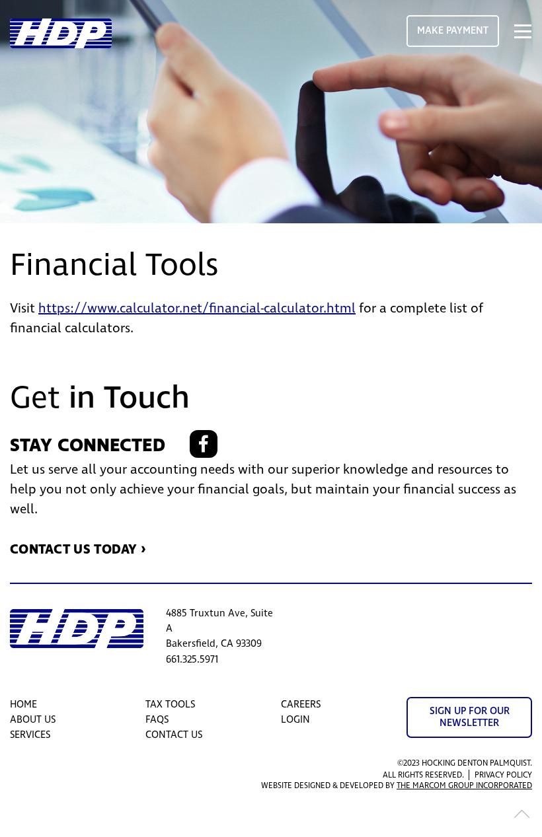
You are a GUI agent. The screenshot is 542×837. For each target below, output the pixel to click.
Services (30, 735)
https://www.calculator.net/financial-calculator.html (197, 308)
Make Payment (452, 31)
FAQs (157, 720)
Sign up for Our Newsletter (470, 717)
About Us (33, 720)
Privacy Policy (503, 775)
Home (23, 704)
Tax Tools (170, 704)
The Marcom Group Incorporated (464, 785)
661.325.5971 (192, 660)
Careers (301, 704)
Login (295, 720)
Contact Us (173, 735)
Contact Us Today (73, 549)
